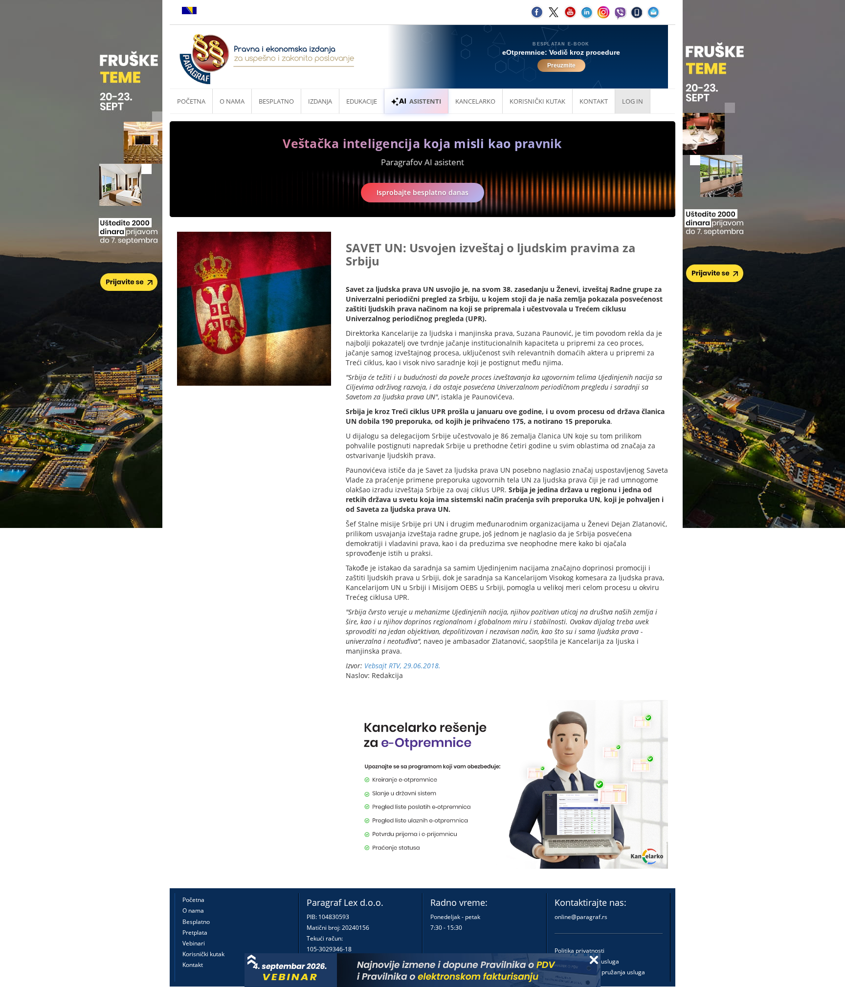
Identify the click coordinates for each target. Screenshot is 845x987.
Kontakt (192, 965)
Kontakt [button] (593, 101)
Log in (632, 101)
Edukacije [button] (361, 101)
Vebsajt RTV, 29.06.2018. (402, 665)
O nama (232, 101)
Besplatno (276, 101)
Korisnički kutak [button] (537, 101)
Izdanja (320, 101)
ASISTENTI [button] (425, 101)
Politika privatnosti (579, 950)
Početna (191, 101)
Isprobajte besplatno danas (422, 192)
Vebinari (193, 943)
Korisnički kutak (203, 954)
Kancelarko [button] (475, 101)
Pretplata (194, 932)
